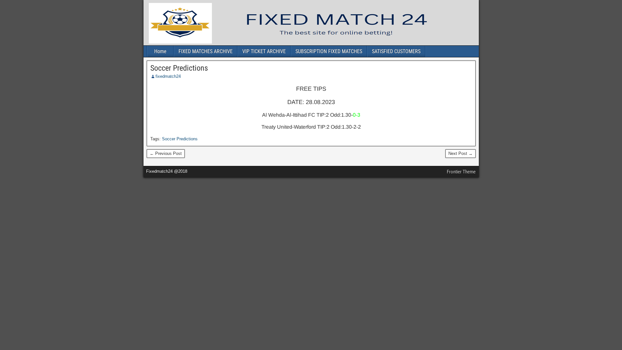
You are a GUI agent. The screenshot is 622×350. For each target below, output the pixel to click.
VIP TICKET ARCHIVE (264, 51)
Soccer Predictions (179, 68)
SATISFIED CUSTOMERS (396, 51)
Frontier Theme (461, 172)
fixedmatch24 (168, 76)
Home (160, 51)
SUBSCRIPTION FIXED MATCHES (328, 51)
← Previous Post (166, 153)
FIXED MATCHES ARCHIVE (206, 51)
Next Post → (460, 153)
